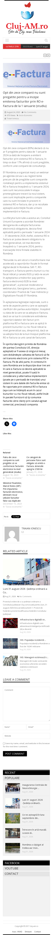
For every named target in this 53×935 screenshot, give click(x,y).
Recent (10, 773)
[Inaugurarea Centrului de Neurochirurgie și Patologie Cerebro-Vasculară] (15, 788)
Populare (12, 778)
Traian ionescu (13, 118)
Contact (11, 874)
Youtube (11, 868)
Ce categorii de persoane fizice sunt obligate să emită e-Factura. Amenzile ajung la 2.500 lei (36, 463)
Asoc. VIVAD (17, 931)
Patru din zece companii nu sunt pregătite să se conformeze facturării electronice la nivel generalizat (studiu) (13, 464)
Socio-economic (25, 115)
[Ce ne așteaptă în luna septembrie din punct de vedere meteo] (15, 818)
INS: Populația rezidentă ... (33, 639)
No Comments (30, 112)
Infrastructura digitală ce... (33, 619)
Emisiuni (28, 931)
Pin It (6, 516)
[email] (22, 532)
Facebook (12, 863)
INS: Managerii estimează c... (34, 657)
